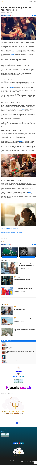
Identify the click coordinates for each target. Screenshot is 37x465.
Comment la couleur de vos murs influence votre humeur (24, 330)
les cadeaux (21, 141)
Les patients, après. (9, 347)
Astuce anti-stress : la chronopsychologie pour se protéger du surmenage (26, 265)
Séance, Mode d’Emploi (31, 461)
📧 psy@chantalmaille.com (5, 429)
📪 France (2, 431)
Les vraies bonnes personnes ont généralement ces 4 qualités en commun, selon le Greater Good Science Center (20, 361)
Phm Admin (6, 12)
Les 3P (2, 5)
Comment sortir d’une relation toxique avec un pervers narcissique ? (24, 308)
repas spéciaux (21, 109)
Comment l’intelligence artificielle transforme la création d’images (22, 278)
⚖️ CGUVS (21, 461)
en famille (13, 54)
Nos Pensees (17, 280)
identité (29, 192)
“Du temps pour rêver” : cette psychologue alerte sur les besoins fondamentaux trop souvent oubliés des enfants (19, 356)
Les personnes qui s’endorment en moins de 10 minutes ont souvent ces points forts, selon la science (20, 352)
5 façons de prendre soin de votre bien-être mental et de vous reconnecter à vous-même (25, 319)
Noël (29, 69)
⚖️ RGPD (25, 461)
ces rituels (12, 87)
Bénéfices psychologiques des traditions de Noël (14, 234)
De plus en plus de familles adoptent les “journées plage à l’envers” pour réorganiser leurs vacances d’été (19, 343)
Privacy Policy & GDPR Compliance (6, 416)
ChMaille (21, 268)
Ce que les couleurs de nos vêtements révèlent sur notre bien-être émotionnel (23, 289)
